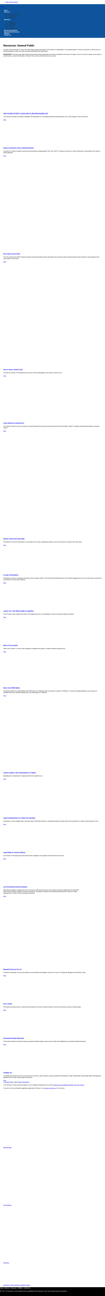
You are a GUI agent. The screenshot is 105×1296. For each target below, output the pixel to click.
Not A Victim (7, 1004)
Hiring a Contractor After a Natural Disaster (18, 148)
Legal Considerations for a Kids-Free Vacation (19, 818)
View (4, 120)
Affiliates (20, 1288)
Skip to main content (12, 2)
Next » (28, 1082)
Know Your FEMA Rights (11, 688)
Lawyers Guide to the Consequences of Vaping (19, 773)
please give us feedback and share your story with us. (69, 1085)
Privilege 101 (7, 1073)
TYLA (2, 7)
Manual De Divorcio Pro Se (12, 969)
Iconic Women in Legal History (13, 423)
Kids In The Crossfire (10, 645)
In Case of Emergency (10, 575)
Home (1, 1288)
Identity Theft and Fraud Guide (14, 539)
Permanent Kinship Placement (13, 1038)
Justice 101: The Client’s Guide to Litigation (18, 611)
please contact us (50, 1088)
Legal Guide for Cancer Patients (14, 852)
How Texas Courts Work (11, 254)
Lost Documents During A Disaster (15, 887)
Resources (14, 1288)
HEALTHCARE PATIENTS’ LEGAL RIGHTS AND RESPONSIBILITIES (25, 113)
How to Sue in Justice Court (13, 369)
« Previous (6, 1082)
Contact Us (27, 1288)
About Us (7, 1288)
